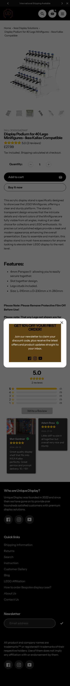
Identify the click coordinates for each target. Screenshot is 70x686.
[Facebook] (29, 358)
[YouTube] (40, 358)
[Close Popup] (62, 322)
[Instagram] (35, 358)
